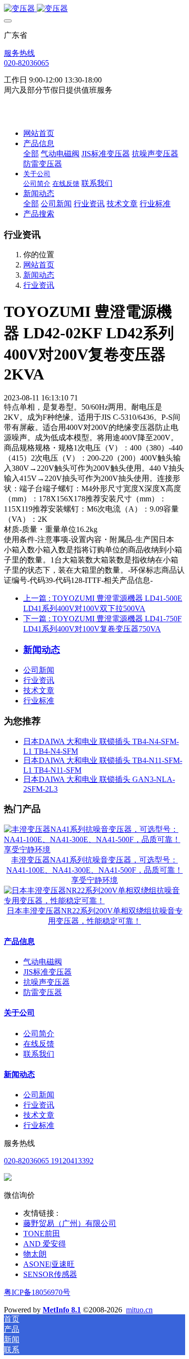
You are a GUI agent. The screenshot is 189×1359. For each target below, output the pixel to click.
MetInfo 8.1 (62, 1310)
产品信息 (19, 941)
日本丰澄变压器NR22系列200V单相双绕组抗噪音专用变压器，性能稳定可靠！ (95, 916)
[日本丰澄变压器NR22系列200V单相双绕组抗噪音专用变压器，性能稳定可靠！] (94, 900)
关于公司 (19, 1013)
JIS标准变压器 (47, 972)
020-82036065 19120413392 (49, 1161)
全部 (31, 153)
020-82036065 (26, 63)
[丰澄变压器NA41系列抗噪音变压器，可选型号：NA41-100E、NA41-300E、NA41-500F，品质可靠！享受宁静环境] (94, 849)
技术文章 (38, 690)
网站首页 (38, 133)
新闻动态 (38, 275)
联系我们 (38, 1054)
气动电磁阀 (42, 962)
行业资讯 (38, 285)
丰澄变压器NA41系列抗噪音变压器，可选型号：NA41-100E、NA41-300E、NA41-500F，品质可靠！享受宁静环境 (94, 870)
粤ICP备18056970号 (37, 1292)
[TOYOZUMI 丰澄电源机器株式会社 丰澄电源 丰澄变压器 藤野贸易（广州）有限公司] (94, 9)
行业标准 (38, 700)
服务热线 (19, 53)
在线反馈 (38, 1044)
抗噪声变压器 (46, 982)
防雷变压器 (42, 992)
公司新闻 (38, 670)
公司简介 (38, 1033)
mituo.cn (139, 1310)
